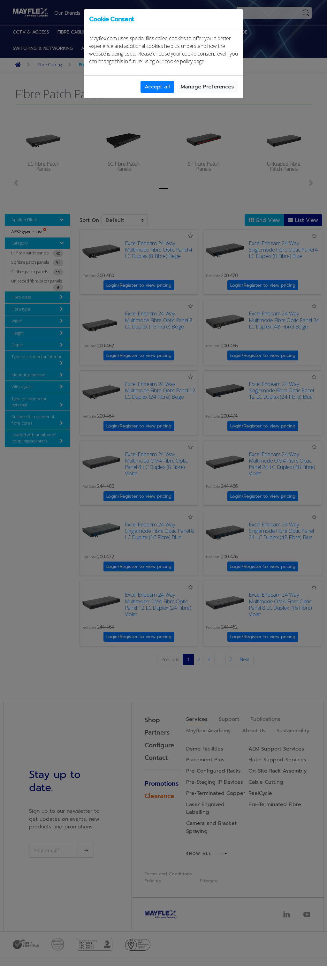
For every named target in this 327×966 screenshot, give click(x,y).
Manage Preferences (207, 87)
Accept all (157, 87)
